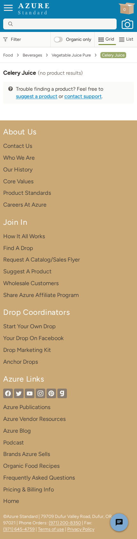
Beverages (32, 55)
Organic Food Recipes (31, 465)
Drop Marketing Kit (27, 349)
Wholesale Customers (31, 283)
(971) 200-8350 (65, 523)
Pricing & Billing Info (28, 489)
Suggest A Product (27, 271)
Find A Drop (18, 248)
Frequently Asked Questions (39, 477)
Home (11, 501)
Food (8, 55)
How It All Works (24, 236)
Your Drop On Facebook (33, 338)
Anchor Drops (20, 361)
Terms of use (51, 529)
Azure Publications (26, 407)
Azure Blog (17, 430)
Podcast (13, 442)
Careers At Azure (25, 204)
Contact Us (17, 145)
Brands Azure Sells (26, 454)
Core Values (18, 181)
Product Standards (27, 192)
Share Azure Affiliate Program (41, 295)
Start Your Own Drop (29, 326)
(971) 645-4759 (19, 529)
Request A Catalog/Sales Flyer (41, 259)
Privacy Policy (80, 529)
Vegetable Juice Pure (71, 55)
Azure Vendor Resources (34, 418)
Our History (17, 169)
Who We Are (19, 157)
